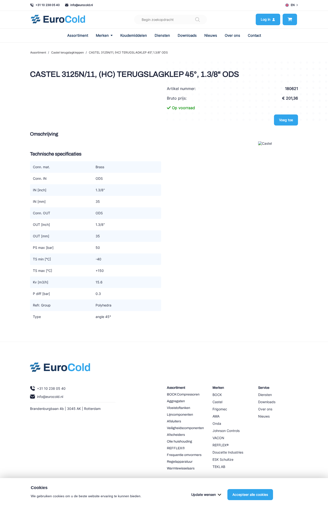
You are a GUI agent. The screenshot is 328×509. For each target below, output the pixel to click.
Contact (254, 35)
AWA (216, 416)
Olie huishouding (179, 441)
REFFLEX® (176, 448)
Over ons (232, 35)
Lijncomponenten (180, 414)
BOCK (217, 395)
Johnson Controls (226, 431)
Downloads (187, 35)
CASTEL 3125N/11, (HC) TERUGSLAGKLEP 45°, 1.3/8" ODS (128, 52)
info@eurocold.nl (81, 5)
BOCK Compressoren (183, 394)
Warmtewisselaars (180, 468)
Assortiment (77, 35)
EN (293, 5)
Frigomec (220, 409)
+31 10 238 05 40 (48, 5)
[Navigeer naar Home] (60, 368)
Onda (217, 423)
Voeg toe (286, 120)
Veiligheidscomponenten (185, 428)
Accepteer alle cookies (250, 494)
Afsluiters (174, 421)
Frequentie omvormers (184, 455)
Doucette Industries (228, 452)
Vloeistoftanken (178, 408)
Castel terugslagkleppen (67, 52)
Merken (102, 35)
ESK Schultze (223, 459)
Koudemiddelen (133, 35)
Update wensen (203, 494)
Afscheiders (176, 435)
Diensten (162, 35)
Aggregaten (176, 401)
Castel (217, 402)
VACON (218, 438)
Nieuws (210, 35)
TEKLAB (219, 467)
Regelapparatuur (180, 461)
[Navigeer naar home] (58, 19)
